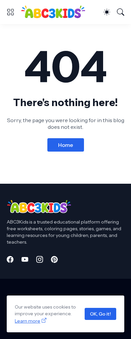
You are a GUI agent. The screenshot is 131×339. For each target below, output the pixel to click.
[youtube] (24, 259)
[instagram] (39, 259)
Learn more (27, 321)
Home (65, 145)
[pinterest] (54, 259)
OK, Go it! (100, 314)
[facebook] (10, 259)
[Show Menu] (10, 12)
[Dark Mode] (106, 12)
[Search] (120, 12)
